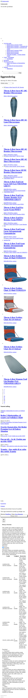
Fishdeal (3, 506)
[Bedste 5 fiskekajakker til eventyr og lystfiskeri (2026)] (14, 412)
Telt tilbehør (10, 58)
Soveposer (6, 60)
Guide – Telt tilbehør (9, 57)
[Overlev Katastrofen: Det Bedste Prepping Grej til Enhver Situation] (14, 423)
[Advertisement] (14, 23)
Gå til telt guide (7, 43)
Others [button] (3, 685)
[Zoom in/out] (6, 695)
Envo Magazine (19, 514)
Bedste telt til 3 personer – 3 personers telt (17, 46)
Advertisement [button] (5, 675)
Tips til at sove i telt (8, 61)
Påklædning (10, 68)
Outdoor (6, 67)
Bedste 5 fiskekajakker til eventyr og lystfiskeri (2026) (12, 416)
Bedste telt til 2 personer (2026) (14, 44)
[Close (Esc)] (1, 695)
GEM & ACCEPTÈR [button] (7, 692)
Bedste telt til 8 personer (13, 53)
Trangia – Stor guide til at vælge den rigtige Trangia (13, 450)
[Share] (2, 695)
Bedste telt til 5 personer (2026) (14, 50)
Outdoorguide (4, 4)
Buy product (14, 96)
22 (4, 399)
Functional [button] (4, 649)
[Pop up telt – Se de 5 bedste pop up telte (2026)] (13, 436)
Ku (3, 503)
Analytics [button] (4, 666)
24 (4, 402)
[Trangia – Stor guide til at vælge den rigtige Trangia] (14, 446)
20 (4, 396)
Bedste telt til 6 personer (13, 51)
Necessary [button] (4, 546)
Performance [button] (5, 658)
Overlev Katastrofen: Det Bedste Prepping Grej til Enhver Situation (14, 429)
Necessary (6, 547)
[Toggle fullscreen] (4, 695)
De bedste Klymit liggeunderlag (14, 65)
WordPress (8, 514)
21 (4, 397)
